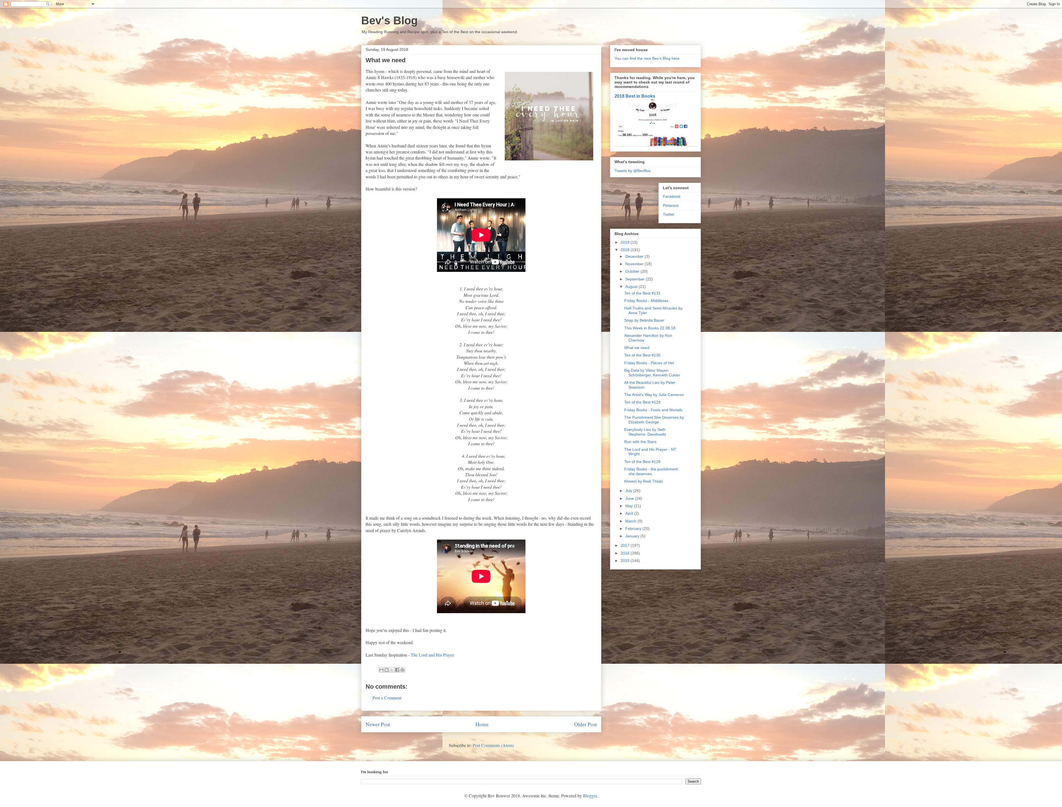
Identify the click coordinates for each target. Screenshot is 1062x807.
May (629, 506)
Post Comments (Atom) (493, 745)
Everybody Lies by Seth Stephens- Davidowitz (645, 431)
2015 (626, 560)
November (635, 264)
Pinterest (670, 205)
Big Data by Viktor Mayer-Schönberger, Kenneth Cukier (652, 372)
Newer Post (378, 724)
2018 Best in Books (635, 95)
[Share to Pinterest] (402, 670)
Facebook (671, 196)
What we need (636, 347)
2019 (626, 242)
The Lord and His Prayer (432, 655)
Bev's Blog (389, 20)
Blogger (590, 795)
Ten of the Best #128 (642, 461)
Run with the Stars (640, 441)
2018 (626, 250)
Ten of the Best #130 (642, 355)
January (633, 536)
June (630, 498)
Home (482, 724)
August (632, 286)
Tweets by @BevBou (633, 170)
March (631, 521)
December (635, 256)
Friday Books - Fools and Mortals (653, 410)
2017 (626, 545)
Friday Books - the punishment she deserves (651, 471)
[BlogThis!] (386, 670)
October (633, 271)
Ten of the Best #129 (642, 402)
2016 (626, 553)
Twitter (669, 214)
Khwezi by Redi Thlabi (643, 481)
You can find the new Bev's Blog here (647, 58)
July (629, 490)
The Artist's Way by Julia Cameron (654, 394)
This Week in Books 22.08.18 (649, 328)
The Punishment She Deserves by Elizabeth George (654, 419)
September (635, 279)
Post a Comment (387, 698)
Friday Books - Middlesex (646, 300)
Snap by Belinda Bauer (644, 320)
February (633, 528)
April (629, 513)
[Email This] (381, 670)
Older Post (585, 724)
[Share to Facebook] (397, 670)
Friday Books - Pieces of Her (649, 363)
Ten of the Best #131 (642, 293)
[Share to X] (392, 670)
